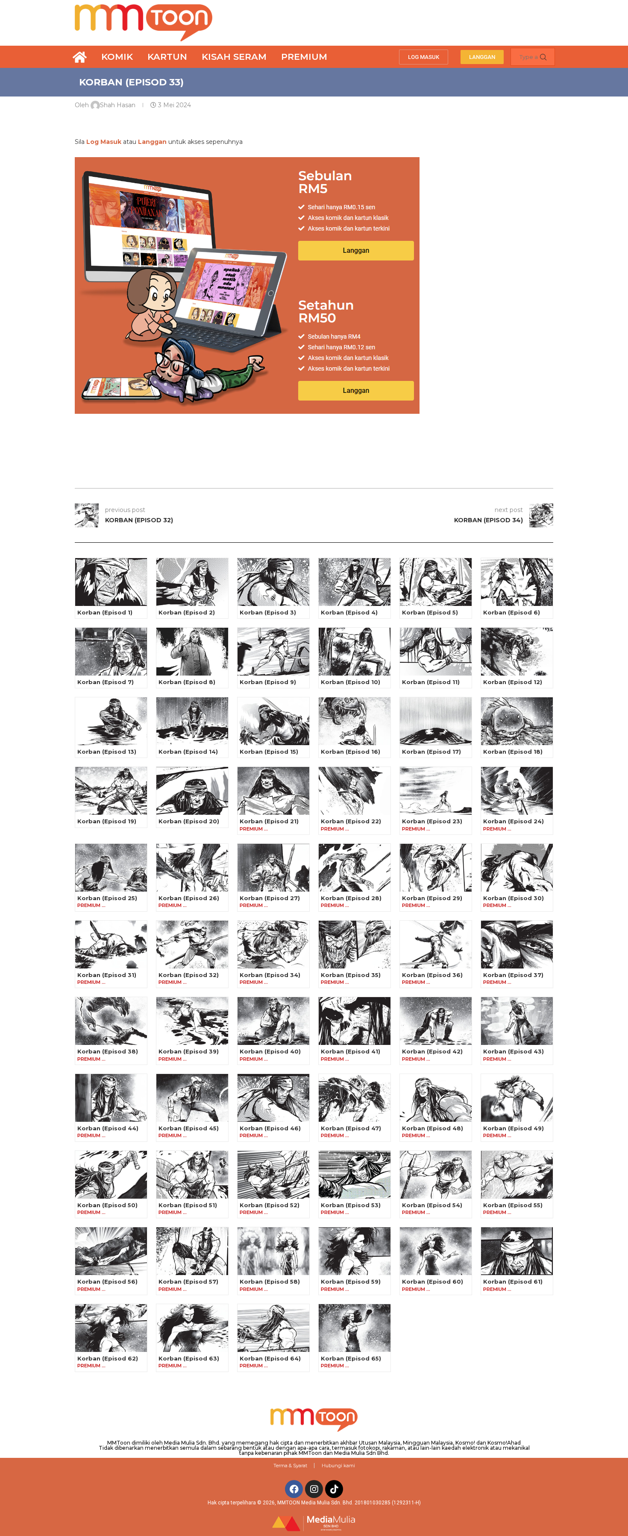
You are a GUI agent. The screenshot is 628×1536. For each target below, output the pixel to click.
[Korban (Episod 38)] (111, 1021)
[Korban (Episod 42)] (436, 1021)
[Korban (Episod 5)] (436, 582)
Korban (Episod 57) (188, 1281)
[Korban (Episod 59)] (354, 1251)
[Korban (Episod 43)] (517, 1021)
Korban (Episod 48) (432, 1128)
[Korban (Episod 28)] (354, 868)
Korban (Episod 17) (431, 751)
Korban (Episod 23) (432, 821)
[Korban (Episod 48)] (436, 1098)
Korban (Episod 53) (351, 1205)
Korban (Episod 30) (513, 898)
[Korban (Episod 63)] (192, 1328)
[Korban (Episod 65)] (354, 1328)
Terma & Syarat (290, 1466)
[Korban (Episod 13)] (111, 721)
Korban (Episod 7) (105, 682)
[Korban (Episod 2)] (192, 582)
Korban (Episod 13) (106, 751)
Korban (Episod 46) (270, 1128)
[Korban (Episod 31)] (111, 944)
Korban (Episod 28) (351, 898)
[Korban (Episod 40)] (273, 1021)
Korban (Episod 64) (270, 1358)
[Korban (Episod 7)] (111, 652)
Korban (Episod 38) (107, 1051)
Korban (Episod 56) (107, 1281)
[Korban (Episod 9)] (273, 652)
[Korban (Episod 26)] (192, 868)
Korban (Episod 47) (351, 1128)
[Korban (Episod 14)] (192, 721)
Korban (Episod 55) (513, 1205)
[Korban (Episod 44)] (111, 1098)
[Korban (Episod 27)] (273, 868)
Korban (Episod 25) (107, 898)
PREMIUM (304, 56)
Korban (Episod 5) (430, 612)
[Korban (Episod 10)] (354, 652)
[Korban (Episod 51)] (192, 1175)
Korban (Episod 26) (188, 898)
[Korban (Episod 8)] (192, 652)
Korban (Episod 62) (107, 1358)
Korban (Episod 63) (188, 1358)
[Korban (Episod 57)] (192, 1251)
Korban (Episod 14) (188, 751)
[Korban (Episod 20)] (192, 791)
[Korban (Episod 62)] (111, 1328)
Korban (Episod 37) (513, 974)
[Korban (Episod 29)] (436, 868)
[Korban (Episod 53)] (354, 1175)
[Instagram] (314, 1489)
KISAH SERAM (234, 56)
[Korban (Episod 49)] (517, 1098)
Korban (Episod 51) (187, 1205)
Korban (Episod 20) (188, 821)
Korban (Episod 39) (188, 1051)
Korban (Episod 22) (351, 821)
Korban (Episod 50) (107, 1205)
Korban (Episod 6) (511, 612)
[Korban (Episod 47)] (354, 1098)
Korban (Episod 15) (269, 751)
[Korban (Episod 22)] (354, 791)
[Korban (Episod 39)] (192, 1021)
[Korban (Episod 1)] (111, 582)
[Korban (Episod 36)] (436, 944)
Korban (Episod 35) (351, 974)
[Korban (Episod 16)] (354, 721)
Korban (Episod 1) (104, 612)
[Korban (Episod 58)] (273, 1251)
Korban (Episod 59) (351, 1281)
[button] (423, 57)
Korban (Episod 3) (268, 612)
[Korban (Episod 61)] (517, 1251)
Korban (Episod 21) (269, 821)
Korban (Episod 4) (349, 612)
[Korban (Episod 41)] (354, 1021)
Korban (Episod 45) (188, 1128)
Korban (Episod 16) (350, 751)
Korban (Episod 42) (432, 1051)
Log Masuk (103, 142)
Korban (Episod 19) (106, 821)
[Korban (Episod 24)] (517, 791)
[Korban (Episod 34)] (273, 944)
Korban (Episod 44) (107, 1128)
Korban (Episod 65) (351, 1358)
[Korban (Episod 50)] (111, 1175)
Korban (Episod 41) (350, 1051)
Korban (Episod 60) (432, 1281)
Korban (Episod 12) (512, 682)
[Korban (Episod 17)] (436, 721)
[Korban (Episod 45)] (192, 1098)
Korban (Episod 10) (350, 682)
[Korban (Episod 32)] (192, 944)
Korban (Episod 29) (432, 898)
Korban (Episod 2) (186, 612)
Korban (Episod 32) (188, 974)
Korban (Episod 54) (432, 1205)
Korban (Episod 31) (106, 974)
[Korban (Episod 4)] (354, 582)
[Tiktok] (334, 1489)
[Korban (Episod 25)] (111, 868)
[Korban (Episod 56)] (111, 1251)
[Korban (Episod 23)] (436, 791)
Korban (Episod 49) (513, 1128)
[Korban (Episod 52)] (273, 1175)
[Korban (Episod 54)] (436, 1175)
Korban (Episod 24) (513, 821)
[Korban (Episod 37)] (517, 944)
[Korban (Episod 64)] (273, 1328)
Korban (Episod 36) (432, 974)
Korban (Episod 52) (269, 1205)
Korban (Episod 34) (270, 974)
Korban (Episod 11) (431, 682)
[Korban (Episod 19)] (111, 791)
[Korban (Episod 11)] (436, 652)
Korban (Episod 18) (513, 751)
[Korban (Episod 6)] (517, 582)
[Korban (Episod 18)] (517, 721)
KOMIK (117, 56)
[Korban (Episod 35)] (354, 944)
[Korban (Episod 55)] (517, 1175)
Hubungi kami (338, 1466)
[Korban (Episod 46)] (273, 1098)
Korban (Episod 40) (270, 1051)
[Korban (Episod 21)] (273, 791)
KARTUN (167, 56)
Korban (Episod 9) (268, 682)
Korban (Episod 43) (513, 1051)
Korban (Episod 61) (513, 1281)
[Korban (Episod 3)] (273, 582)
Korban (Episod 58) (270, 1281)
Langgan (152, 142)
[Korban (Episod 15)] (273, 721)
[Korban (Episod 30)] (517, 868)
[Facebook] (294, 1489)
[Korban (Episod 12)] (517, 652)
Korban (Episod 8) (186, 682)
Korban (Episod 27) (270, 898)
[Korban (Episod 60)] (436, 1251)
